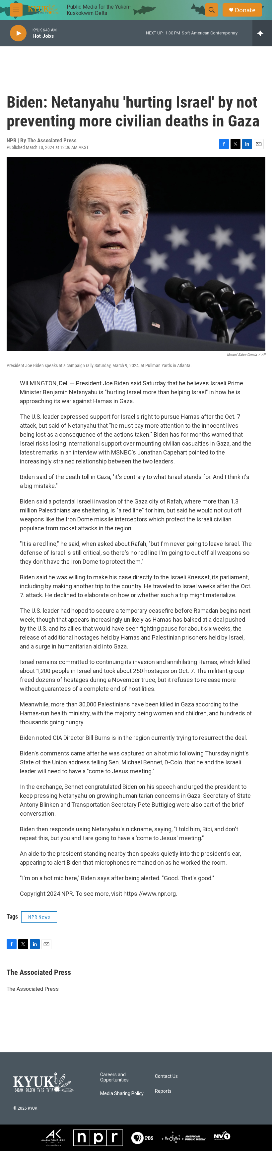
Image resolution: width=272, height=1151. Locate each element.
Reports (163, 1091)
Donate (245, 10)
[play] (18, 33)
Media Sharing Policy (122, 1093)
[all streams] (262, 33)
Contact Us (166, 1076)
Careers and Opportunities (114, 1077)
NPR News (39, 917)
